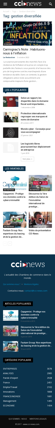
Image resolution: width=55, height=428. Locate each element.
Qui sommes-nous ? (11, 284)
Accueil (6, 11)
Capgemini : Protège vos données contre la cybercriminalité (14, 197)
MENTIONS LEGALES (38, 419)
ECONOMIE (8, 44)
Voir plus (26, 159)
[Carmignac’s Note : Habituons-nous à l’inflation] (27, 33)
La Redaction (9, 57)
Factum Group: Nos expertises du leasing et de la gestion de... (14, 233)
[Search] (50, 4)
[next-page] (10, 243)
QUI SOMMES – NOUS (18, 419)
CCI (31, 226)
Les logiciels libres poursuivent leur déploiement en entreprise (35, 146)
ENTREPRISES (9, 190)
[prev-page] (5, 243)
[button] (5, 4)
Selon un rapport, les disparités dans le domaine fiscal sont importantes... (34, 101)
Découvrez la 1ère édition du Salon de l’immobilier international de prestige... (38, 200)
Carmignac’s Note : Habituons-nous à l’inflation (24, 51)
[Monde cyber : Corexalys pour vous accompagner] (10, 132)
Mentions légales (31, 284)
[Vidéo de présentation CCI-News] (40, 220)
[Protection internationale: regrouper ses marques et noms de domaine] (10, 117)
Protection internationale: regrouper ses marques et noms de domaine (34, 116)
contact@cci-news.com (35, 290)
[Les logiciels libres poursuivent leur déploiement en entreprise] (10, 147)
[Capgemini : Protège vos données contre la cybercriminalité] (14, 183)
